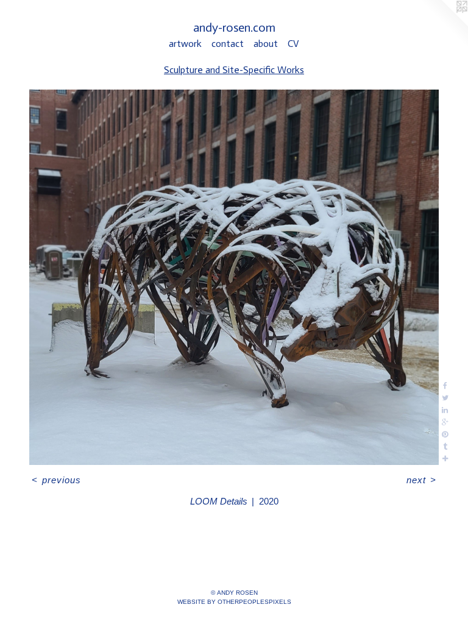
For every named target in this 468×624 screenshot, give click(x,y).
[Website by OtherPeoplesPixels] (443, 24)
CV (293, 43)
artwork (185, 43)
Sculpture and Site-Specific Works (234, 70)
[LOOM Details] (234, 277)
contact (227, 43)
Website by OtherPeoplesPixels (234, 601)
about (266, 43)
